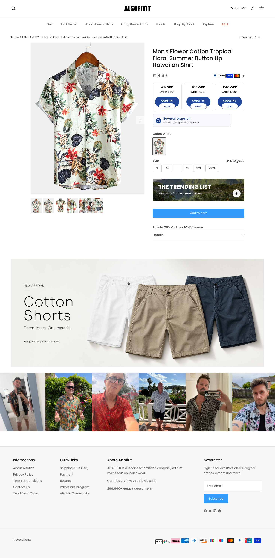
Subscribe (175, 295)
